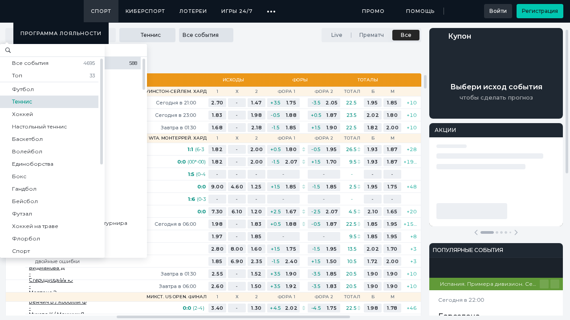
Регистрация (540, 11)
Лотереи (193, 11)
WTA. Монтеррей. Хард (178, 138)
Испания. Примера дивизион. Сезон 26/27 (490, 283)
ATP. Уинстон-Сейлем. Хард (170, 91)
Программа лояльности (61, 33)
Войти (498, 11)
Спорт (101, 11)
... (271, 8)
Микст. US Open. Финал (177, 297)
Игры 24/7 (236, 11)
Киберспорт (145, 11)
